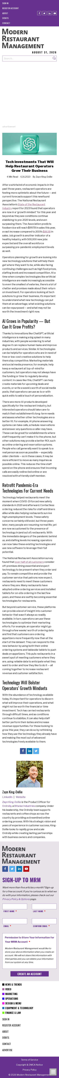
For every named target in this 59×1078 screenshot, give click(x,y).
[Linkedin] (50, 13)
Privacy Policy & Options (16, 899)
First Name (9, 911)
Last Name (38, 911)
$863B (47, 231)
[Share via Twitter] (36, 751)
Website (21, 797)
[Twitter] (44, 13)
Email (6, 926)
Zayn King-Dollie (11, 802)
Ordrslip (6, 806)
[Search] (54, 58)
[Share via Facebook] (23, 751)
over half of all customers (29, 562)
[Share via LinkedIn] (29, 751)
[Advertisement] (29, 95)
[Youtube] (55, 13)
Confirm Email (40, 926)
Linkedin (7, 797)
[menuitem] (5, 3)
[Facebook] (39, 13)
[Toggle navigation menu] (53, 1072)
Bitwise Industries (24, 806)
